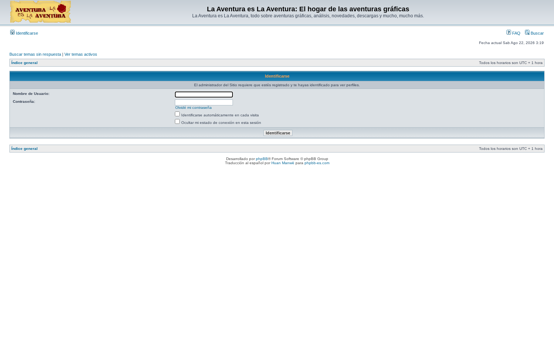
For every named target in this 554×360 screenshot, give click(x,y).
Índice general (24, 63)
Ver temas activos (80, 54)
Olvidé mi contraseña (193, 107)
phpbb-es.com (317, 163)
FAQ (515, 33)
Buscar (537, 33)
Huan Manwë (282, 163)
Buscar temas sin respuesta (35, 54)
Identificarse (26, 33)
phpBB (262, 159)
